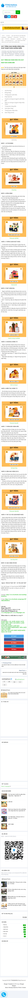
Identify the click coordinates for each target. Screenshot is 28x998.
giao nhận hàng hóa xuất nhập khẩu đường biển (13, 52)
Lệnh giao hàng (14, 468)
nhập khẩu (9, 52)
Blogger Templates (8, 984)
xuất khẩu (17, 54)
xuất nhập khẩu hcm (9, 55)
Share (14, 639)
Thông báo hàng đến (14, 423)
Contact (24, 987)
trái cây (5, 933)
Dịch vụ (5, 924)
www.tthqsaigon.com (19, 612)
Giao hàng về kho (14, 559)
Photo (19, 987)
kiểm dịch (5, 931)
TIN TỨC (6, 54)
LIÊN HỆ (10, 801)
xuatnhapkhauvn (6, 679)
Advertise (15, 987)
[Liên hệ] (3, 994)
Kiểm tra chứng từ (14, 384)
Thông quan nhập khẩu (14, 511)
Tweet (14, 636)
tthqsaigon (11, 54)
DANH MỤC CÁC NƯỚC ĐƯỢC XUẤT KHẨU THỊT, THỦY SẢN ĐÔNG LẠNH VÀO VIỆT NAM (12, 623)
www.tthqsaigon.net (6, 612)
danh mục (5, 929)
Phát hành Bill (14, 284)
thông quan (15, 52)
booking (5, 51)
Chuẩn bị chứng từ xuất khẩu (14, 338)
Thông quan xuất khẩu (14, 238)
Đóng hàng (14, 189)
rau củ (4, 936)
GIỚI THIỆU (11, 824)
